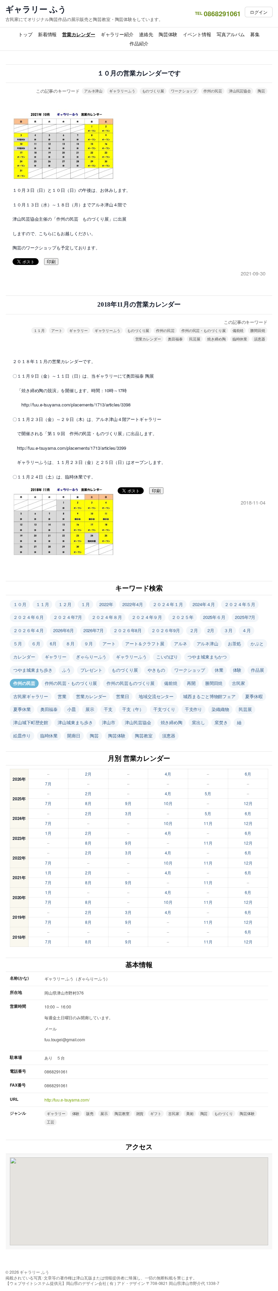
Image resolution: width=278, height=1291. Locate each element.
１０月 (19, 604)
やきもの (156, 670)
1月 (48, 833)
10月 (168, 803)
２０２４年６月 (28, 617)
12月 (248, 803)
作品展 (257, 670)
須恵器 (259, 338)
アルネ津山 (93, 90)
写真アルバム (231, 34)
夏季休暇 (254, 696)
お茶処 (234, 643)
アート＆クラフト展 (144, 643)
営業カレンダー (78, 34)
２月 (194, 630)
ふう (66, 670)
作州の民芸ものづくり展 (130, 683)
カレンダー (24, 656)
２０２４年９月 (147, 617)
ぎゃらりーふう (91, 656)
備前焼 (238, 330)
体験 (237, 670)
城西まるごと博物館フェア (209, 696)
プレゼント (91, 670)
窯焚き (221, 722)
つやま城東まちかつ (207, 656)
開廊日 (73, 735)
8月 (88, 803)
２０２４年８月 (107, 617)
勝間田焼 (257, 330)
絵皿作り (22, 735)
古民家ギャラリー (30, 696)
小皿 (71, 709)
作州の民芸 (212, 90)
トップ (25, 34)
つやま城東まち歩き (33, 670)
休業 (219, 670)
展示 (89, 709)
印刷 (51, 261)
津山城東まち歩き (75, 722)
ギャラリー (78, 330)
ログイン (258, 12)
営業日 (122, 696)
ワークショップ (184, 90)
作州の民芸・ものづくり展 (203, 330)
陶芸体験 (168, 34)
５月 (17, 643)
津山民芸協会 (240, 90)
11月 (208, 823)
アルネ (180, 643)
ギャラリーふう (122, 90)
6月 (53, 643)
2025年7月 (245, 617)
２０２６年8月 (127, 630)
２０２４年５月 (239, 604)
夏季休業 (22, 709)
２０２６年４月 (28, 630)
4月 (168, 774)
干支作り (193, 709)
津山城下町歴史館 (30, 722)
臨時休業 (240, 338)
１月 (85, 604)
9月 (128, 803)
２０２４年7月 (67, 617)
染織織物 (220, 709)
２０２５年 (183, 617)
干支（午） (133, 709)
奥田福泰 (175, 338)
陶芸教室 (144, 735)
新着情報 (47, 34)
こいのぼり (167, 656)
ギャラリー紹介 (117, 34)
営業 (62, 696)
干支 (108, 709)
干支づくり (164, 709)
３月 (228, 630)
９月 (88, 643)
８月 (70, 643)
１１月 (39, 330)
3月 (128, 813)
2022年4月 (132, 604)
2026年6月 (63, 630)
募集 (255, 34)
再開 (191, 683)
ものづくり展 (153, 90)
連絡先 (146, 34)
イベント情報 (197, 34)
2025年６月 (214, 617)
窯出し (198, 722)
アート (56, 330)
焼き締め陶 (216, 338)
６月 (36, 643)
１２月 (65, 604)
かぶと (257, 643)
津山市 (108, 722)
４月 (246, 630)
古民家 (238, 683)
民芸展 (194, 338)
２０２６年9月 (165, 630)
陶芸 (261, 90)
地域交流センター (156, 696)
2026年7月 (93, 630)
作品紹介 (139, 43)
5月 (208, 793)
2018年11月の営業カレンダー (139, 304)
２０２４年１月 (168, 604)
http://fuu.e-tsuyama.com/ (67, 1100)
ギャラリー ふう (35, 9)
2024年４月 (204, 604)
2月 (210, 630)
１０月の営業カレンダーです (139, 73)
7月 (48, 783)
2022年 (106, 604)
